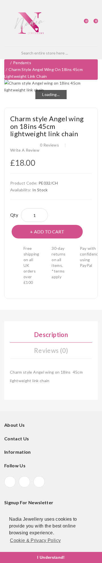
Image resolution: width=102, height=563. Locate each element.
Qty (14, 214)
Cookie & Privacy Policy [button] (35, 540)
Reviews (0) (51, 350)
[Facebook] (10, 481)
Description (51, 334)
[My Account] (72, 23)
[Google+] (24, 481)
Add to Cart (49, 231)
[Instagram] (39, 481)
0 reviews (49, 145)
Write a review (24, 150)
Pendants (22, 62)
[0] (81, 23)
